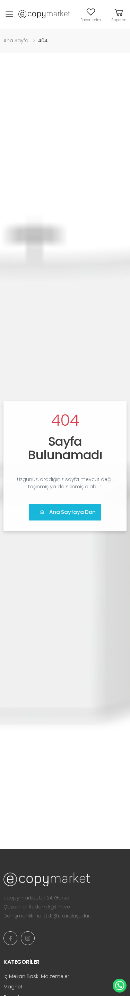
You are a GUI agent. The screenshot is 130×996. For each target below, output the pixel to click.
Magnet (13, 986)
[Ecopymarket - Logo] (44, 14)
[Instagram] (28, 938)
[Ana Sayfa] (65, 879)
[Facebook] (10, 938)
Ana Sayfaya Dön (72, 512)
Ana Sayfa (15, 40)
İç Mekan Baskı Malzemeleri (36, 976)
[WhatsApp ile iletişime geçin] (120, 986)
